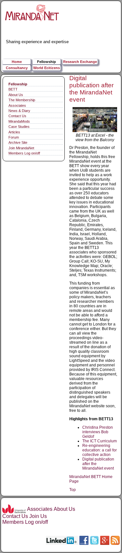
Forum (13, 137)
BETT (13, 89)
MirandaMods (19, 121)
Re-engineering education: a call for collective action (99, 450)
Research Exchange (80, 62)
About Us (15, 95)
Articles (14, 132)
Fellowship (46, 62)
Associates (17, 105)
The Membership (21, 100)
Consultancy (17, 68)
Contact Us (17, 116)
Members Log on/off (24, 153)
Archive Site (17, 142)
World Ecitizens (46, 68)
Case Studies (19, 127)
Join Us (38, 516)
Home (17, 62)
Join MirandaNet (21, 148)
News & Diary (19, 111)
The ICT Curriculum (99, 441)
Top (72, 489)
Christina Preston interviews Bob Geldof (97, 432)
